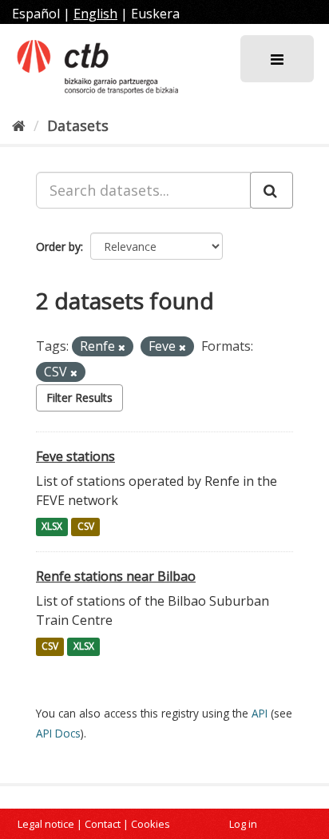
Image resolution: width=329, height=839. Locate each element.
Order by (58, 246)
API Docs (58, 733)
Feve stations (75, 456)
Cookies (150, 824)
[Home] (19, 125)
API (260, 713)
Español (36, 13)
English (95, 13)
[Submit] (271, 190)
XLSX (52, 527)
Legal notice (46, 824)
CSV (85, 527)
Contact (103, 824)
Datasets (78, 125)
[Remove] (121, 347)
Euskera (155, 13)
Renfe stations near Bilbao (116, 576)
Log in (243, 824)
